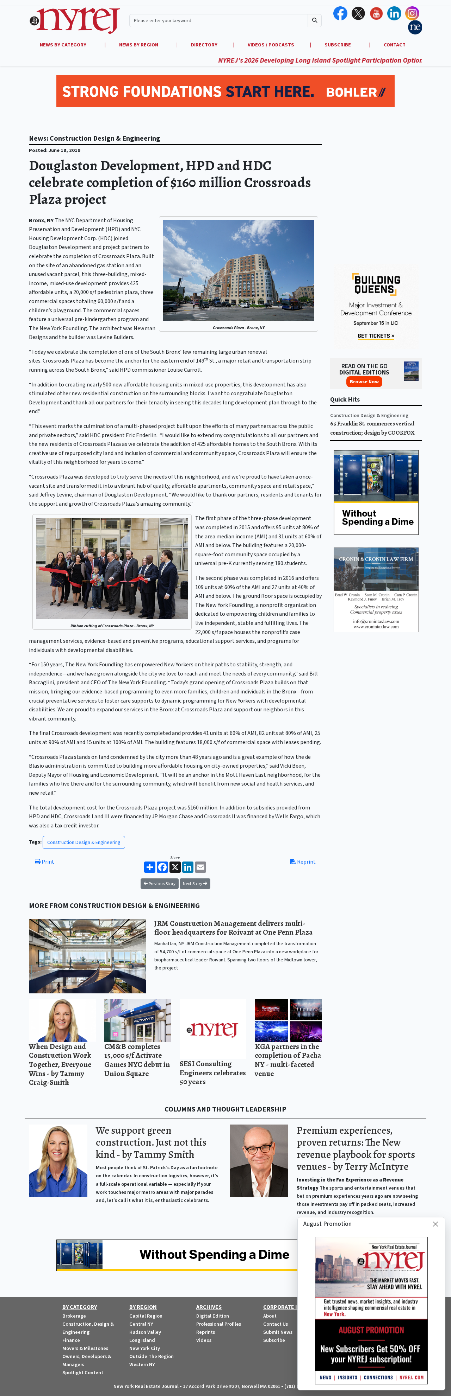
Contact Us (275, 1324)
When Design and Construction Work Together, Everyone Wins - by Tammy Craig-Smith (60, 1064)
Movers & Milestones (85, 1348)
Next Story (193, 883)
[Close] (435, 1224)
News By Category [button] (63, 45)
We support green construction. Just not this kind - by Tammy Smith (151, 1142)
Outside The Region (151, 1356)
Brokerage (74, 1316)
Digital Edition (212, 1316)
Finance (71, 1340)
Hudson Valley (145, 1332)
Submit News (277, 1332)
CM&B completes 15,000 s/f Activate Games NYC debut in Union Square (137, 1059)
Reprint (306, 862)
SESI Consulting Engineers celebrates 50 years (213, 1072)
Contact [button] (395, 45)
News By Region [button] (139, 45)
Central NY (141, 1324)
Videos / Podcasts (271, 45)
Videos (203, 1340)
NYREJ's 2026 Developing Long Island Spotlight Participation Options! (291, 60)
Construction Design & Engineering (84, 842)
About (270, 1316)
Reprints (205, 1332)
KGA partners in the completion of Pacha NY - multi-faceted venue (288, 1059)
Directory (204, 45)
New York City (144, 1348)
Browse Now (364, 381)
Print (47, 862)
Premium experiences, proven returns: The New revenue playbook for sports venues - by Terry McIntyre (356, 1148)
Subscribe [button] (338, 45)
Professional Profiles (218, 1324)
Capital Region (145, 1316)
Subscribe (274, 1340)
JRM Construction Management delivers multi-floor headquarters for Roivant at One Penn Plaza (233, 927)
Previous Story (161, 883)
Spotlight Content (82, 1372)
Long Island (142, 1340)
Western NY (142, 1364)
